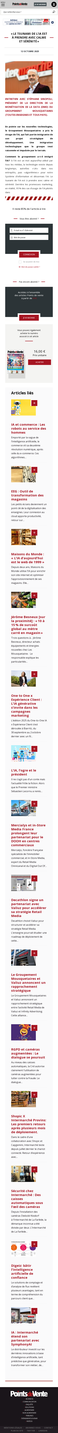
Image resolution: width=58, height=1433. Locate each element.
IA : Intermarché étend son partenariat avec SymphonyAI (25, 1338)
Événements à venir (29, 1418)
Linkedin (43, 1430)
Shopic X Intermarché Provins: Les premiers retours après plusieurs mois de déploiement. (28, 1124)
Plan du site (17, 1430)
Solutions (29, 1407)
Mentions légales (13, 1428)
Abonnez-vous (33, 1428)
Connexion (29, 254)
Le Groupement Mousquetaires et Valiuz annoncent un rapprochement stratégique (28, 982)
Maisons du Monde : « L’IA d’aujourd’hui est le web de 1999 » (27, 558)
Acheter (40, 362)
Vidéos (29, 1421)
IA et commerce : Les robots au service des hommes (28, 428)
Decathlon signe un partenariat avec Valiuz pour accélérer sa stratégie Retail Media (28, 908)
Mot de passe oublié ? (30, 267)
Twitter (31, 1430)
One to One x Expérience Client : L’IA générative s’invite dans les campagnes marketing (26, 705)
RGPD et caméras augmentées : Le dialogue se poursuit (28, 1053)
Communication (29, 1402)
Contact (48, 1428)
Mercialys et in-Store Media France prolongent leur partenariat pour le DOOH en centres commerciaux (28, 835)
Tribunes (29, 1416)
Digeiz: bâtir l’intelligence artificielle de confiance (22, 1271)
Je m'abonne (40, 4)
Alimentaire (29, 1410)
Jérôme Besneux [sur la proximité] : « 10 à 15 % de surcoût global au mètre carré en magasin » (28, 625)
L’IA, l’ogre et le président (23, 772)
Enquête (29, 1404)
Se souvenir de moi (31, 262)
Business (29, 1399)
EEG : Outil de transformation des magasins (27, 495)
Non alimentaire (29, 1413)
